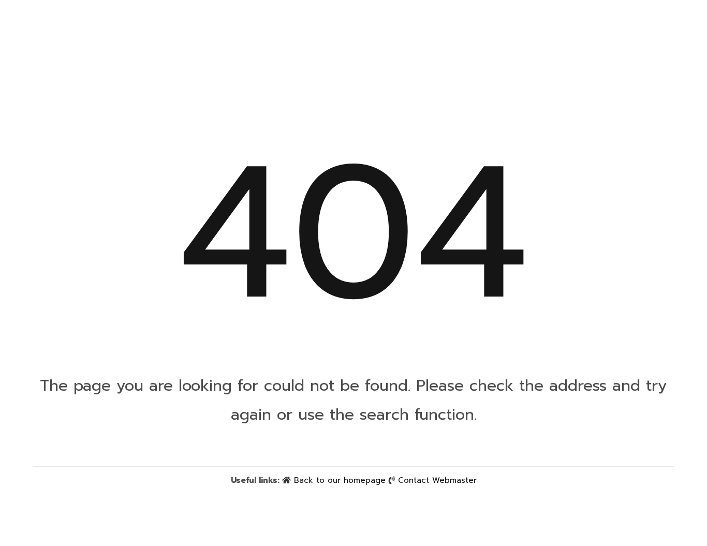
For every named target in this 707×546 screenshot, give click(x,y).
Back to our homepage (340, 480)
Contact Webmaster (437, 480)
